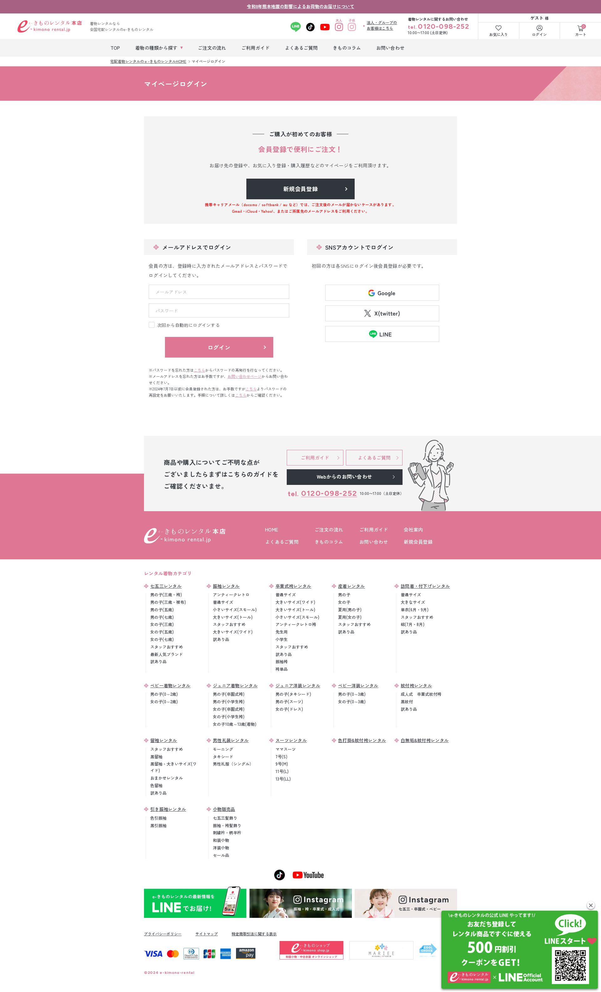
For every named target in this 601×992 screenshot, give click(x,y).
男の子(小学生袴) (228, 702)
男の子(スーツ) (289, 702)
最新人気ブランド (166, 654)
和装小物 (221, 840)
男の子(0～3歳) (352, 694)
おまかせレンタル (166, 778)
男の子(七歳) (162, 617)
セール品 (221, 855)
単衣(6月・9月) (415, 610)
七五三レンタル (166, 586)
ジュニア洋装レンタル (297, 685)
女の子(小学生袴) (228, 717)
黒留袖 (156, 757)
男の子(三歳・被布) (168, 602)
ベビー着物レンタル (170, 685)
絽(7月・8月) (412, 624)
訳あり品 (158, 661)
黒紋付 (407, 702)
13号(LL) (283, 779)
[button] (591, 905)
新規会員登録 (418, 541)
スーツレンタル (291, 740)
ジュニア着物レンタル (235, 685)
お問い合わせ (373, 541)
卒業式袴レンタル (293, 586)
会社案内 (413, 529)
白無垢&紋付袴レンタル (425, 740)
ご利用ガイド (373, 529)
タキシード (223, 757)
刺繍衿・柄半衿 (227, 833)
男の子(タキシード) (293, 694)
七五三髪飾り (225, 818)
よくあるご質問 (282, 541)
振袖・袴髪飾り (227, 825)
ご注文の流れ (329, 529)
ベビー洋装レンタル (358, 685)
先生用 (281, 632)
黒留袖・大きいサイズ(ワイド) (173, 767)
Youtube (325, 27)
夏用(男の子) (350, 610)
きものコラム (329, 541)
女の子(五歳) (162, 632)
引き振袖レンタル (168, 809)
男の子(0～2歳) (164, 694)
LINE (295, 27)
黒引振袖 (158, 825)
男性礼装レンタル (231, 740)
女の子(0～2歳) (164, 702)
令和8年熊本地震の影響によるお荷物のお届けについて (300, 6)
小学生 (281, 639)
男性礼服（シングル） (233, 764)
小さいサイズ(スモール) (235, 610)
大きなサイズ (413, 602)
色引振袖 (158, 818)
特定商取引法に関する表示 (254, 933)
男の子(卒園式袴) (228, 694)
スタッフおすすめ (166, 647)
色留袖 (156, 785)
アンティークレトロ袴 (295, 624)
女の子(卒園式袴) (228, 709)
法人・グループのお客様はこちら (382, 25)
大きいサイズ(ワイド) (233, 632)
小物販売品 (224, 809)
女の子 (344, 602)
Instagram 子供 (352, 27)
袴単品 (281, 669)
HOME (271, 529)
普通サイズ (223, 602)
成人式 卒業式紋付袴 (421, 694)
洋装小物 (221, 848)
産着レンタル (351, 586)
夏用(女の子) (350, 617)
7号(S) (281, 757)
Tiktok (310, 27)
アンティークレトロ (231, 595)
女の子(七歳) (162, 639)
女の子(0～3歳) (352, 702)
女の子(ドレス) (289, 709)
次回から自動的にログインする (188, 325)
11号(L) (282, 771)
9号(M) (281, 764)
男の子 (344, 595)
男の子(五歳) (162, 610)
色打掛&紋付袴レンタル (362, 740)
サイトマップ (206, 933)
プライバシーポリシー (163, 933)
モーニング (223, 749)
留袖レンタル (163, 740)
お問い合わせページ (244, 376)
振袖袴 (281, 661)
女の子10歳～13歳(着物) (234, 724)
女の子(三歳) (162, 624)
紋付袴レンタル (416, 685)
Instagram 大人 (339, 27)
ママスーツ (285, 749)
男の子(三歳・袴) (166, 595)
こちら (199, 370)
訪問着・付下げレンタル (425, 586)
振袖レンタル (226, 586)
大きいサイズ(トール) (233, 617)
